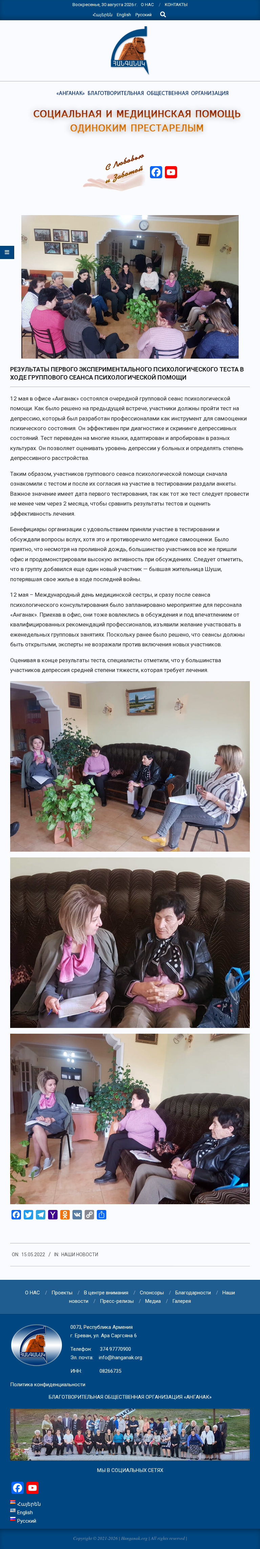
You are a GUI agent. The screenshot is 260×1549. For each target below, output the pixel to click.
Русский (143, 14)
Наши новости (79, 1254)
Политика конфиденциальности (47, 1385)
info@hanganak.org (120, 1357)
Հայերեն (102, 14)
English (124, 14)
